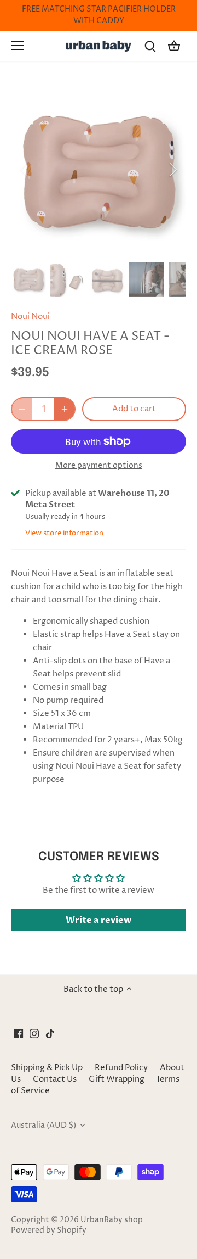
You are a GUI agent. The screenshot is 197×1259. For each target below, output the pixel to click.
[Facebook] (18, 1033)
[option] (98, 170)
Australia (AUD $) (43, 1125)
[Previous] (24, 169)
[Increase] (64, 409)
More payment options (98, 465)
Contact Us (55, 1079)
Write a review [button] (98, 920)
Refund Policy (121, 1067)
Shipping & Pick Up (47, 1067)
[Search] (150, 46)
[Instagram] (34, 1033)
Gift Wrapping (116, 1079)
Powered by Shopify (48, 1230)
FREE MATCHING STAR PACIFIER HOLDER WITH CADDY (99, 15)
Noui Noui (30, 316)
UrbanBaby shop (111, 1220)
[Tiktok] (50, 1033)
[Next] (172, 169)
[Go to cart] (174, 46)
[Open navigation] (17, 45)
